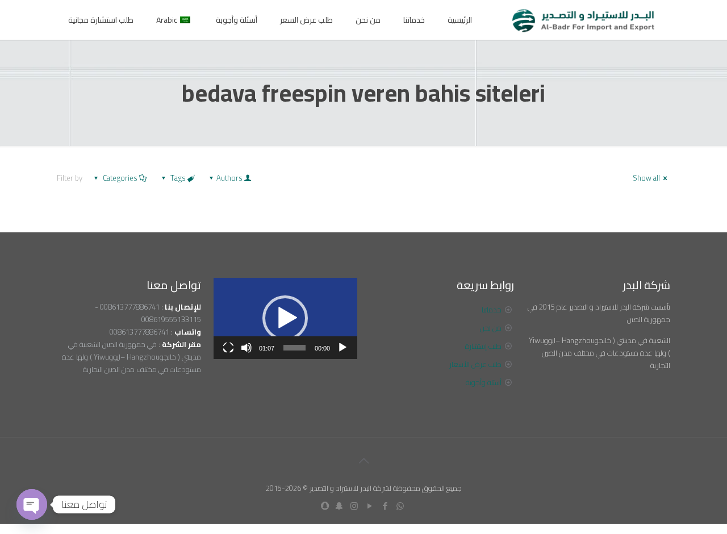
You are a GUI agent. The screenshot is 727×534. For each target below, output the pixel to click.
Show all (646, 178)
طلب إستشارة (483, 346)
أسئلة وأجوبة (484, 382)
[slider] (294, 348)
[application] (285, 318)
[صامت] (246, 347)
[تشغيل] (342, 347)
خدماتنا (492, 309)
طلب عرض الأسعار (475, 364)
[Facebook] (385, 506)
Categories (120, 178)
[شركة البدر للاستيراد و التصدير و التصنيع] (584, 20)
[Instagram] (354, 506)
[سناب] (325, 506)
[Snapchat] (339, 506)
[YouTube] (369, 506)
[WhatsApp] (400, 506)
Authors (229, 178)
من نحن (491, 328)
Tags (178, 178)
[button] (285, 318)
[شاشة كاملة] (228, 347)
